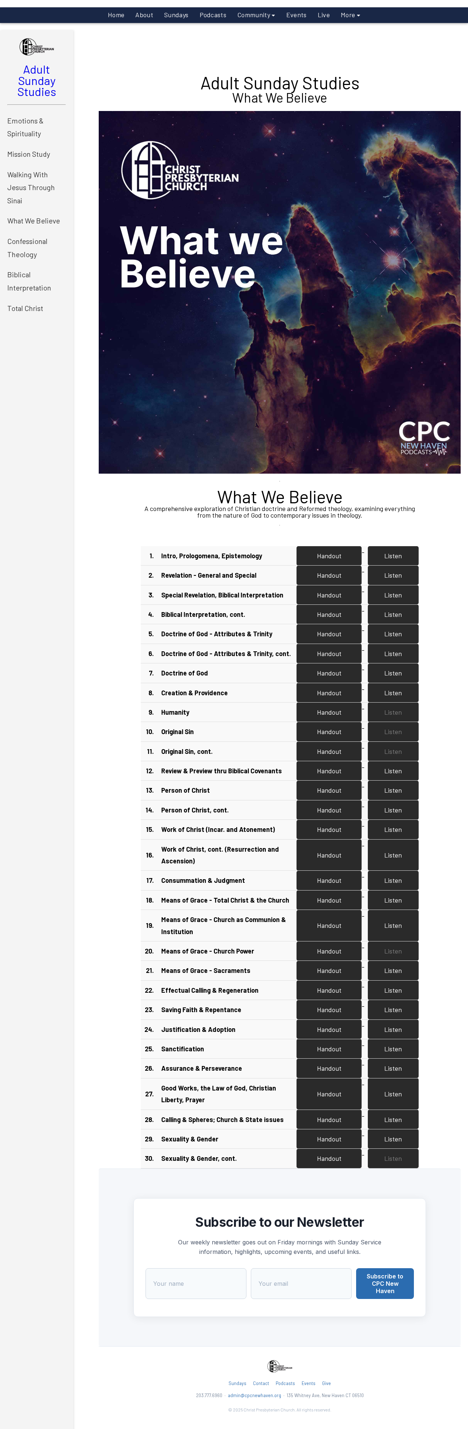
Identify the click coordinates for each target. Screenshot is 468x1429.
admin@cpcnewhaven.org (254, 1395)
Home (116, 15)
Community (254, 15)
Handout (329, 556)
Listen (393, 556)
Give (326, 1383)
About (144, 15)
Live (324, 15)
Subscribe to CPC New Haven (385, 1284)
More (349, 15)
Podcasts (213, 15)
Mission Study (28, 153)
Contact (261, 1383)
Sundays (176, 15)
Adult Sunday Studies (36, 80)
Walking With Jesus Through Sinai (31, 187)
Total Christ (25, 308)
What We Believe (33, 220)
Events (296, 15)
